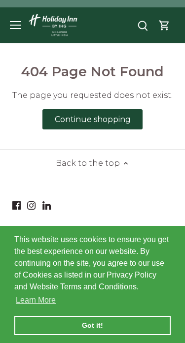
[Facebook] (16, 204)
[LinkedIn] (46, 204)
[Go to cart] (164, 24)
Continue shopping (93, 119)
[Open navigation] (15, 25)
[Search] (142, 24)
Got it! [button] (92, 325)
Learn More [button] (36, 300)
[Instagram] (31, 204)
